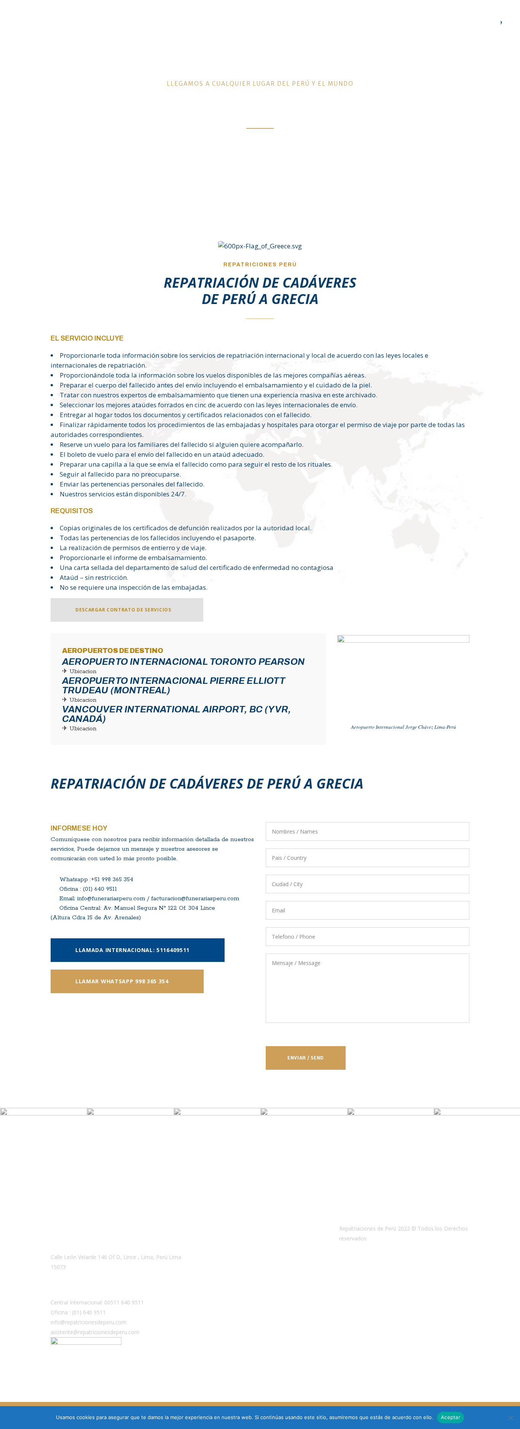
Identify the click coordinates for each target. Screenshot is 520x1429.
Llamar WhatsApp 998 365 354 (122, 981)
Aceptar (450, 1417)
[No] (510, 1417)
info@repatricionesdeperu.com (88, 1322)
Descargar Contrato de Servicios (123, 609)
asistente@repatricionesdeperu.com (95, 1332)
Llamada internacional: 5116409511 (132, 950)
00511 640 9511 (124, 1302)
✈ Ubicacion (79, 671)
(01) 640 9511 (89, 1312)
